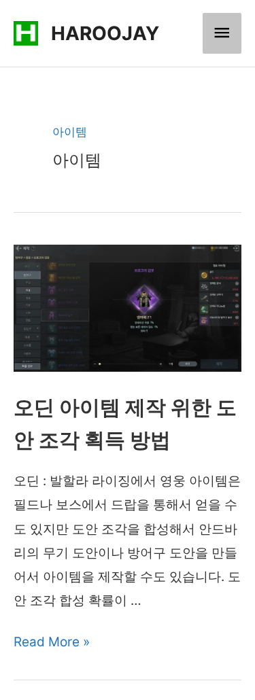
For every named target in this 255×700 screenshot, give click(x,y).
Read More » (52, 642)
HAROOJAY (105, 33)
